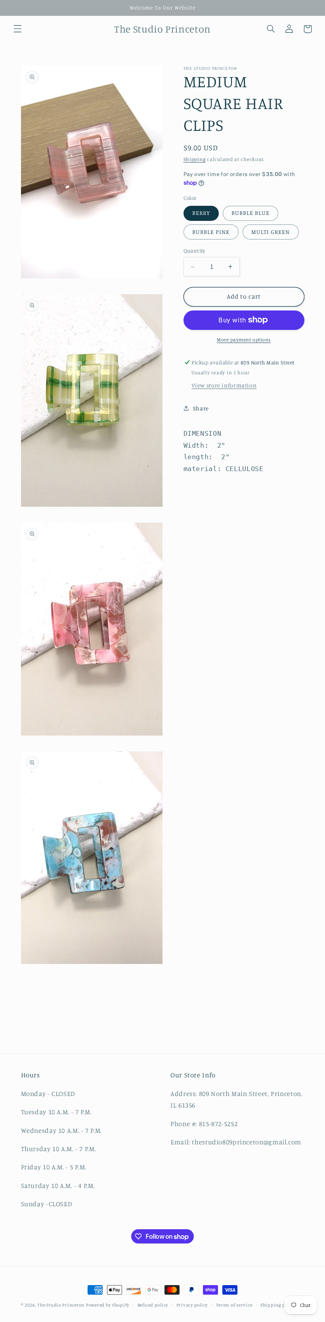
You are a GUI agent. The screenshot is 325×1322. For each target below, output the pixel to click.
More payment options (244, 340)
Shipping (195, 159)
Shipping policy (278, 1305)
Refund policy (153, 1305)
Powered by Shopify (107, 1305)
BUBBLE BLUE (250, 212)
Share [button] (201, 408)
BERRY (201, 212)
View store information (223, 385)
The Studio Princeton (60, 1305)
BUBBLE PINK (211, 231)
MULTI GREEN (270, 231)
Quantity (194, 250)
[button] (17, 29)
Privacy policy (192, 1305)
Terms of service (234, 1305)
